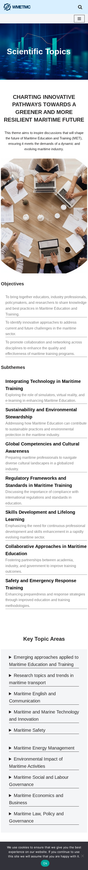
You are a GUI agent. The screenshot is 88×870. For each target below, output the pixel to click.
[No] (82, 856)
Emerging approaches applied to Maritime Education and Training (44, 661)
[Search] (80, 7)
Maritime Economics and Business (36, 799)
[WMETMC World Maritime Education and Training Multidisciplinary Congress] (18, 7)
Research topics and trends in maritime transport (41, 679)
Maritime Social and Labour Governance (39, 781)
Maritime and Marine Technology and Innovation (44, 715)
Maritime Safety (29, 730)
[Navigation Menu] (79, 19)
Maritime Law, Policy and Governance (36, 817)
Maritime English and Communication (32, 697)
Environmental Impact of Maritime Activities (36, 762)
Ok (45, 863)
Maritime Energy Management (44, 747)
